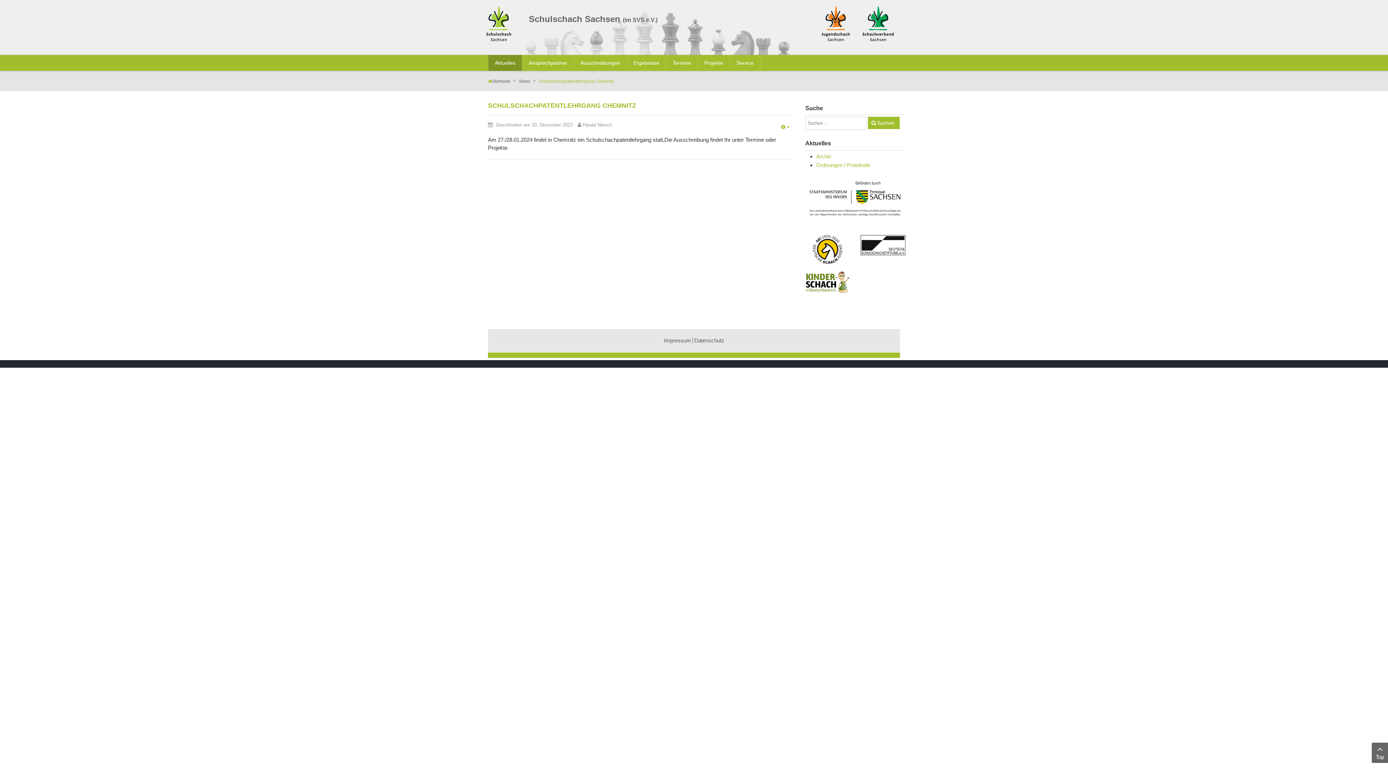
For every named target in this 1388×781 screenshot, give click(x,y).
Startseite (501, 81)
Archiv (823, 156)
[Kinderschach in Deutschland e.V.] (827, 282)
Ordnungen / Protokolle (843, 165)
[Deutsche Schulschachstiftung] (883, 245)
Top (1380, 757)
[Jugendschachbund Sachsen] (835, 23)
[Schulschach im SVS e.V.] (500, 25)
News (524, 81)
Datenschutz (709, 340)
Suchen (885, 123)
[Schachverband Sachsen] (878, 23)
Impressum (677, 340)
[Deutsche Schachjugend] (827, 249)
